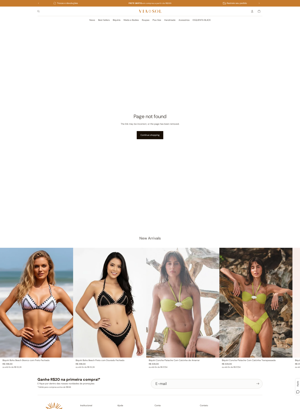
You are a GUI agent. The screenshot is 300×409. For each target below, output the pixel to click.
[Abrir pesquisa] (38, 11)
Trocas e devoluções (67, 3)
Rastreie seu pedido (237, 3)
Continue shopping (150, 135)
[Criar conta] (258, 383)
